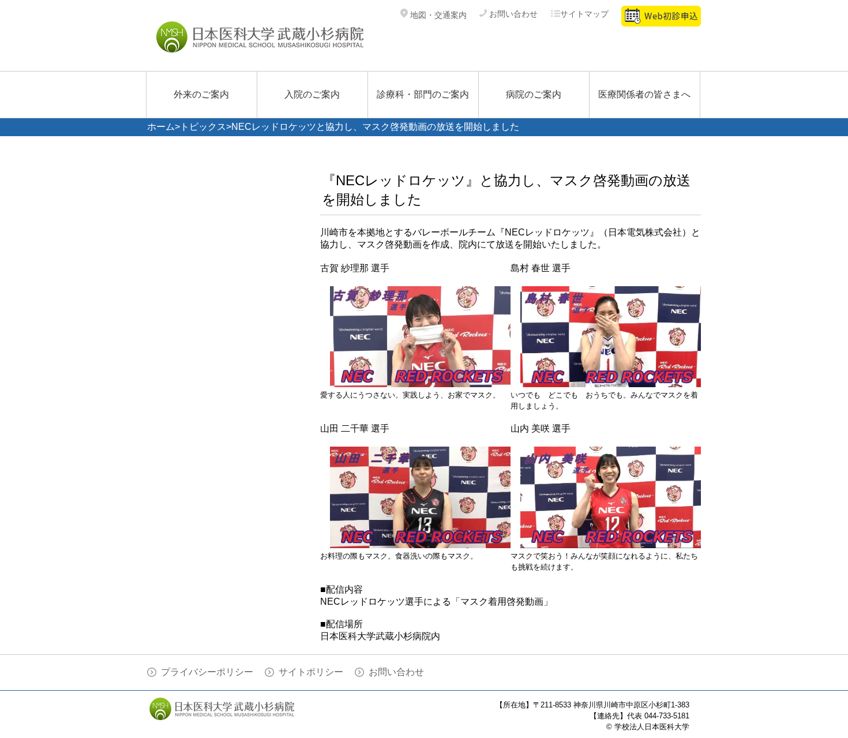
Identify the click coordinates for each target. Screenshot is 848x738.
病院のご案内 (533, 94)
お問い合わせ (512, 13)
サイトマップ (584, 13)
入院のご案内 (312, 94)
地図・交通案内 (437, 15)
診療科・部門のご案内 (423, 94)
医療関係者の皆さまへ (644, 94)
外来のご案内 (201, 94)
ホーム (161, 127)
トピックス (203, 127)
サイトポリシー (311, 672)
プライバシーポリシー (207, 672)
